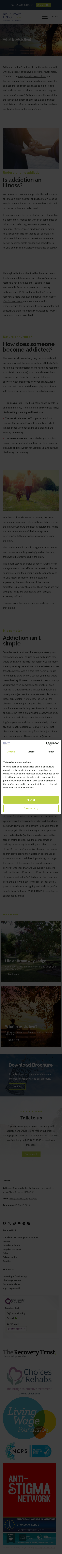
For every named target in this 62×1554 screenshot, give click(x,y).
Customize (29, 808)
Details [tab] (31, 751)
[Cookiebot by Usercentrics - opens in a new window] (46, 744)
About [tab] (51, 751)
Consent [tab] (11, 751)
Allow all (31, 800)
